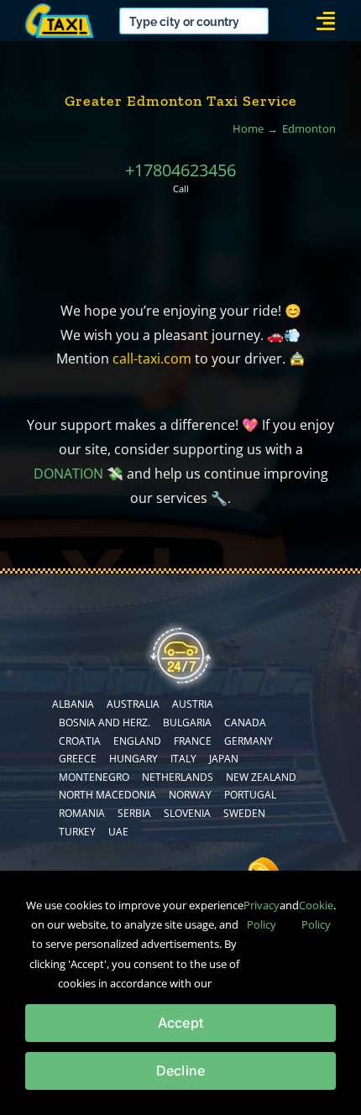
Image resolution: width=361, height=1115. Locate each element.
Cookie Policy (316, 915)
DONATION (68, 473)
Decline (181, 1070)
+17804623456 (180, 170)
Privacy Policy (261, 915)
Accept (180, 1022)
